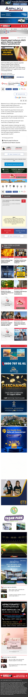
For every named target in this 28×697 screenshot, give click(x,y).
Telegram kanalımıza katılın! (14, 164)
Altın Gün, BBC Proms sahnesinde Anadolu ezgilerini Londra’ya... (16, 660)
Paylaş (15, 89)
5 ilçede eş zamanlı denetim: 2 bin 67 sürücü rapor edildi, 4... (17, 595)
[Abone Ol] (20, 97)
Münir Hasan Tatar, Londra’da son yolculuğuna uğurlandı (16, 590)
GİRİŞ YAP (24, 201)
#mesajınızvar (8, 149)
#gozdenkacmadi (18, 148)
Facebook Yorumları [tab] (20, 230)
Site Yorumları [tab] (7, 230)
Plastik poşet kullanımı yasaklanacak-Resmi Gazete (11, 141)
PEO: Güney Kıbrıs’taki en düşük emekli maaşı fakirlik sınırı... (17, 665)
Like (9, 89)
